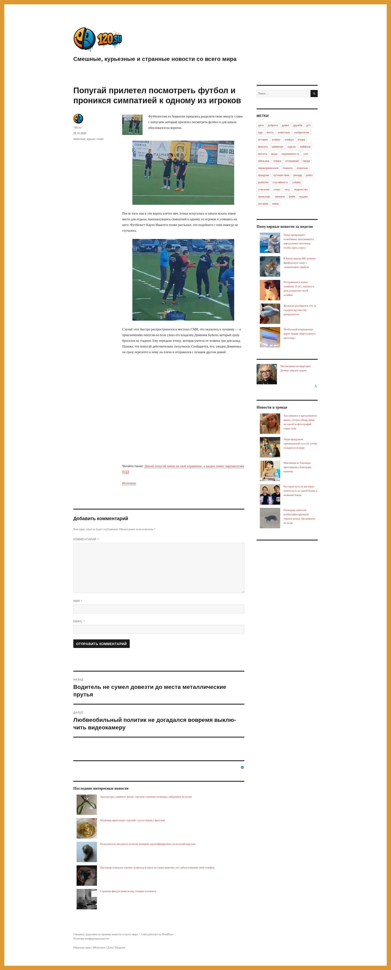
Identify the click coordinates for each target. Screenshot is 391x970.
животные (79, 139)
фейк (292, 196)
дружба (297, 125)
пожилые (302, 168)
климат (276, 139)
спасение (263, 189)
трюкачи (280, 196)
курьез (91, 139)
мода (274, 154)
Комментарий (86, 539)
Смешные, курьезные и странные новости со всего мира (155, 58)
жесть (270, 132)
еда (260, 132)
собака (296, 182)
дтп (308, 125)
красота (263, 146)
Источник (129, 483)
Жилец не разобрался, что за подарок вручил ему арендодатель (299, 310)
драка (285, 125)
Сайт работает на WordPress (157, 934)
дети (261, 125)
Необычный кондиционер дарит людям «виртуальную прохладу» (299, 333)
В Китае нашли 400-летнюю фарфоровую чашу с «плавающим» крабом (299, 262)
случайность (280, 182)
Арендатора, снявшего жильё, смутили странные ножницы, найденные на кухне (146, 796)
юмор (275, 203)
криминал (277, 146)
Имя (77, 601)
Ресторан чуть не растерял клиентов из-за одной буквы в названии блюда (300, 490)
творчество (301, 189)
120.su (77, 127)
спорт (100, 139)
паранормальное (268, 168)
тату (287, 189)
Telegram (120, 947)
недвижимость (290, 154)
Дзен (110, 947)
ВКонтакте (99, 947)
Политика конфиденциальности (91, 938)
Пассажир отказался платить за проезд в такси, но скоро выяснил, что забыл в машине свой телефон (157, 867)
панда (306, 161)
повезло (288, 168)
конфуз (289, 139)
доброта (273, 125)
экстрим (263, 203)
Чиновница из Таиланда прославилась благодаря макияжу (297, 467)
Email (79, 621)
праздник (263, 175)
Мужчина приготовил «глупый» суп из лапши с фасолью (132, 820)
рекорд (297, 175)
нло (305, 154)
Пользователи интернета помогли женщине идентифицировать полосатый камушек (148, 844)
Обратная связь (82, 947)
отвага (277, 161)
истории (263, 139)
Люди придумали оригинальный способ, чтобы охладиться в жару (300, 443)
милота (262, 154)
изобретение (301, 132)
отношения (292, 161)
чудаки (303, 196)
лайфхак (305, 146)
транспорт (264, 196)
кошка (301, 139)
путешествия (281, 175)
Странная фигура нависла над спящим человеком (128, 891)
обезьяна (263, 161)
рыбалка (263, 182)
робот (309, 175)
